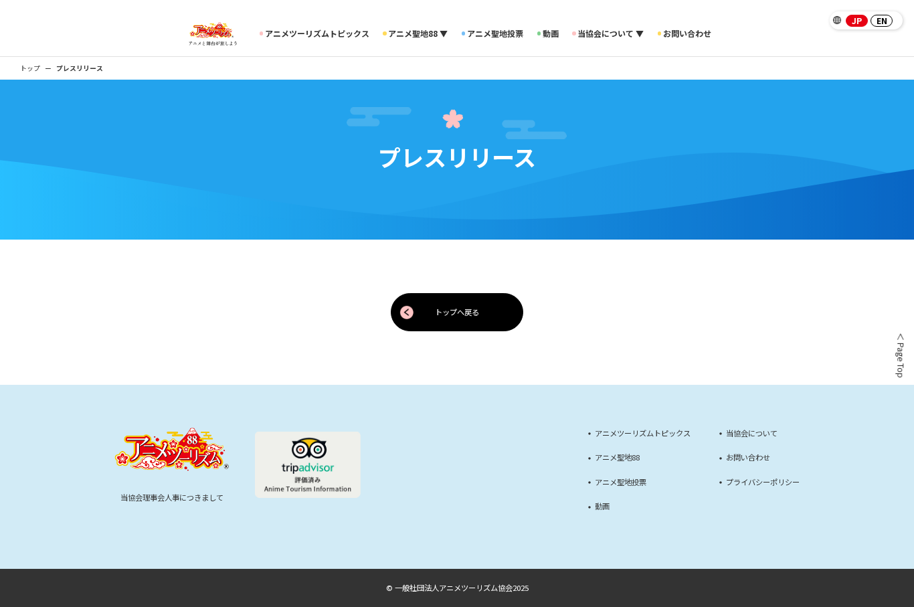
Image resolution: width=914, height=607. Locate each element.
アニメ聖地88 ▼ (418, 33)
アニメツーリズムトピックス (317, 33)
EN (882, 21)
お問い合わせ (687, 33)
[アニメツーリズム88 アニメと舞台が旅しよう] (212, 34)
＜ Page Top (900, 355)
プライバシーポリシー (763, 482)
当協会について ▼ (610, 33)
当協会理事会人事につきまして (171, 497)
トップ (30, 68)
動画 (551, 33)
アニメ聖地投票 (495, 33)
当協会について (752, 433)
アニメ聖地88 (617, 457)
